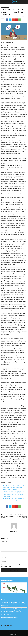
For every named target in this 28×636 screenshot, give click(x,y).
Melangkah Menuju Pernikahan (10, 489)
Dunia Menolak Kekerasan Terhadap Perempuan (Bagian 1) (21, 516)
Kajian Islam (8, 5)
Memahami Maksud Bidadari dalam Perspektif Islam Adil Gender (7, 516)
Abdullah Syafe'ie (7, 16)
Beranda (3, 5)
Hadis (13, 5)
